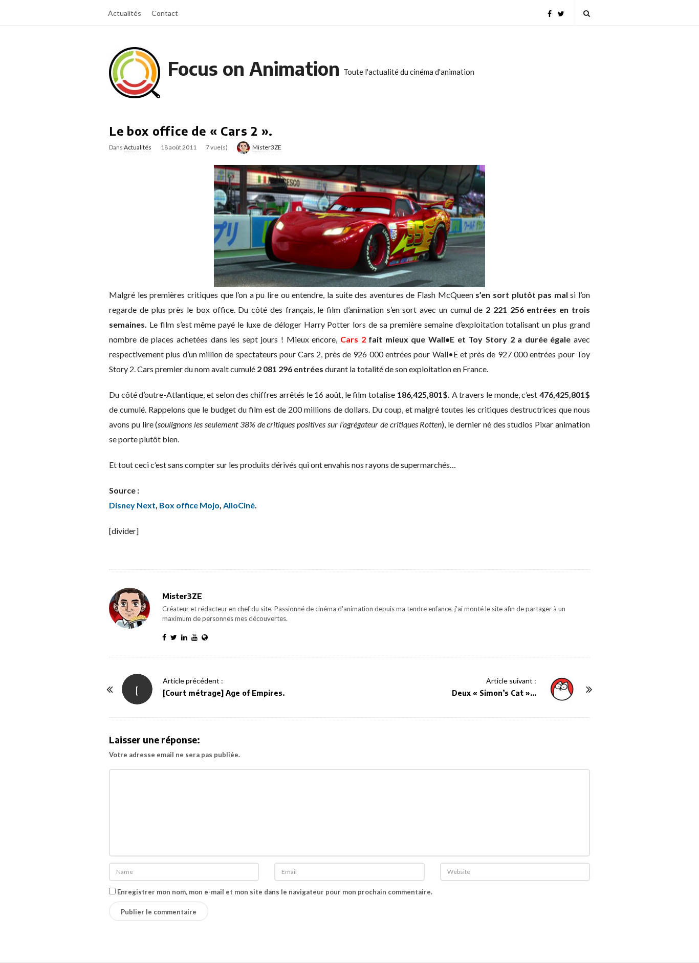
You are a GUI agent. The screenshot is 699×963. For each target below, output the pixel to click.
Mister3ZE (266, 147)
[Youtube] (196, 637)
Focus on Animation (254, 68)
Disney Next (132, 505)
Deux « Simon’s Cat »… (494, 693)
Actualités (124, 13)
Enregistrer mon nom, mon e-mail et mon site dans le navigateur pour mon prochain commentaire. (274, 892)
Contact (164, 13)
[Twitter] (561, 12)
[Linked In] (186, 637)
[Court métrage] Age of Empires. (224, 693)
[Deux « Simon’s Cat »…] (562, 689)
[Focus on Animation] (134, 72)
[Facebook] (550, 12)
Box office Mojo (189, 505)
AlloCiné (239, 505)
